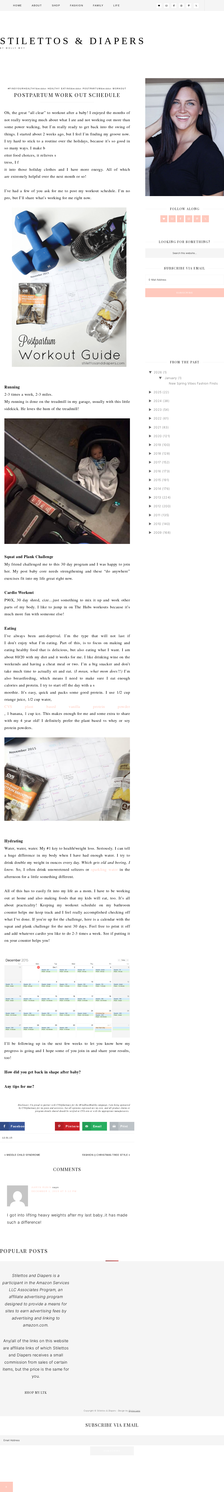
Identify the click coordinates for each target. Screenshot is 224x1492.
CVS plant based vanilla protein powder (67, 706)
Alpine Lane (134, 1411)
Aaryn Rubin (41, 1187)
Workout (119, 89)
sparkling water (104, 869)
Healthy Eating (59, 89)
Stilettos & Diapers (73, 40)
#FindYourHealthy (22, 89)
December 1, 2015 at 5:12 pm (54, 1191)
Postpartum (92, 89)
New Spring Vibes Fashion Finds (193, 383)
